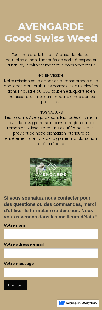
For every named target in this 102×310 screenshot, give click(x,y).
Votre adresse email (24, 244)
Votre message (19, 263)
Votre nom (14, 225)
